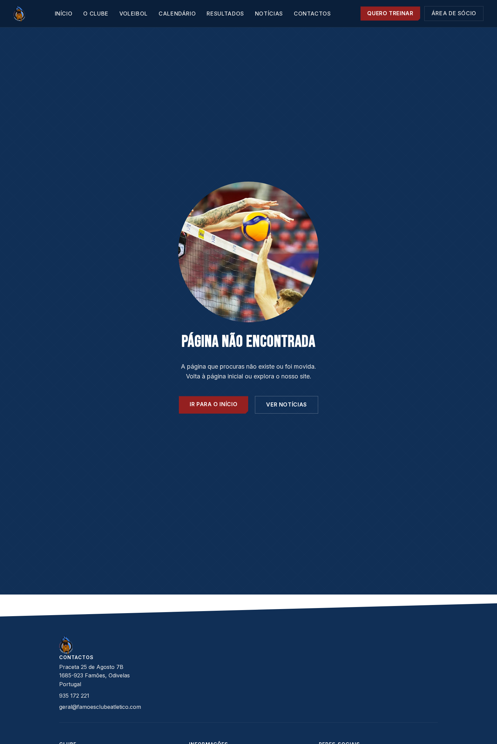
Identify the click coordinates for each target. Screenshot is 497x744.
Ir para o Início (213, 404)
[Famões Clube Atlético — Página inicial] (19, 13)
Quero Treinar (390, 13)
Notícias (269, 13)
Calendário (177, 13)
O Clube (95, 13)
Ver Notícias (286, 404)
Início (64, 13)
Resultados (225, 13)
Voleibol (133, 13)
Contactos (312, 13)
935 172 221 (74, 695)
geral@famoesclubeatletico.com (100, 706)
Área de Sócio (453, 13)
